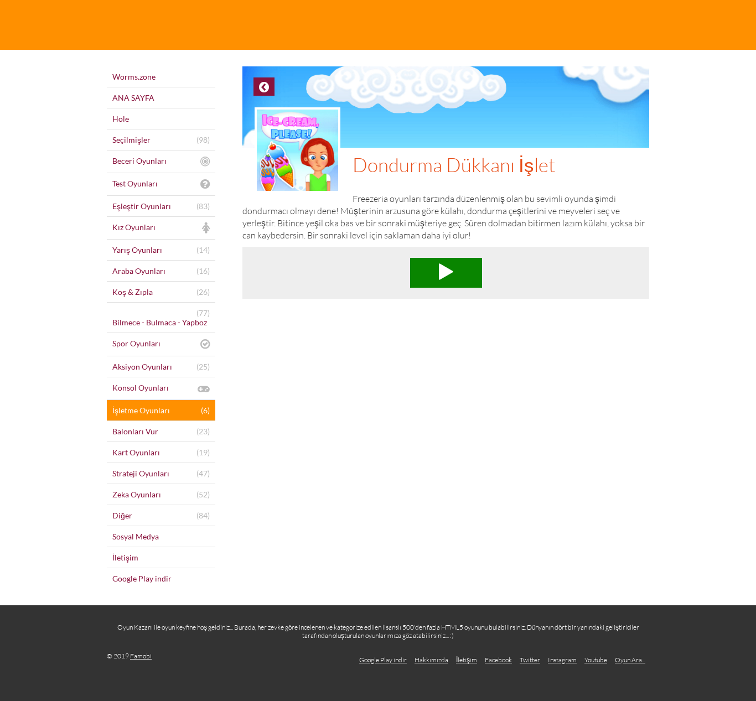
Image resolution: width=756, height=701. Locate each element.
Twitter (530, 660)
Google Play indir (383, 660)
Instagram (562, 660)
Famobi (141, 656)
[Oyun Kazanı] (378, 25)
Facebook (498, 660)
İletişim (466, 660)
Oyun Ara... (630, 660)
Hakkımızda (431, 660)
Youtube (595, 660)
